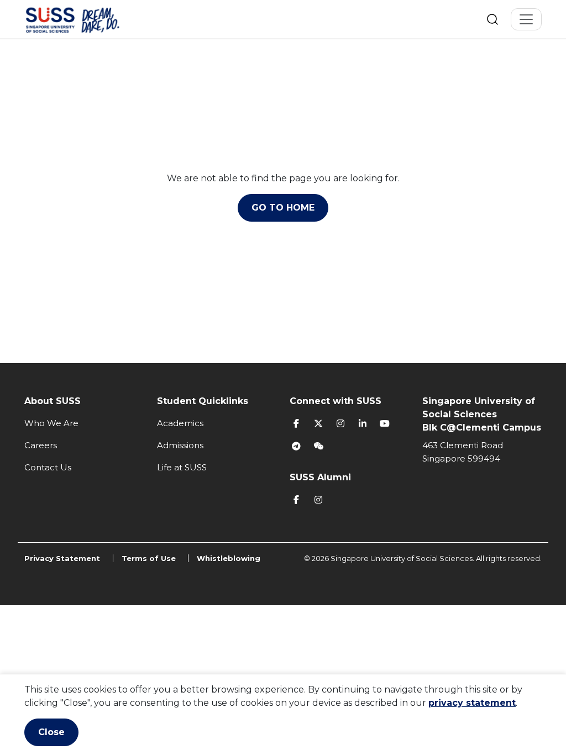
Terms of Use (149, 558)
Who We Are (51, 423)
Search (492, 19)
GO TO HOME (283, 207)
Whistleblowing (228, 558)
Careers (40, 445)
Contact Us (47, 467)
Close (51, 732)
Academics (180, 423)
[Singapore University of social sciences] (91, 19)
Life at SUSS (182, 467)
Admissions (180, 445)
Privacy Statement (62, 558)
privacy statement (472, 703)
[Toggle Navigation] (526, 19)
